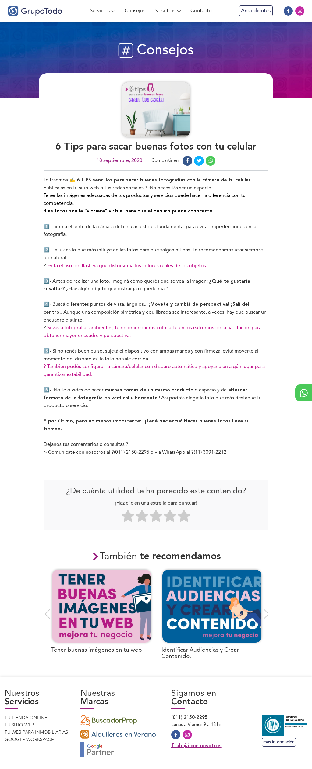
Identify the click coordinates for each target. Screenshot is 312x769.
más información (279, 742)
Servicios (100, 10)
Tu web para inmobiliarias (36, 732)
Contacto (201, 10)
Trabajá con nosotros (196, 745)
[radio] (128, 517)
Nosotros (165, 10)
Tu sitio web (19, 725)
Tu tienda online (26, 718)
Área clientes (256, 10)
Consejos (135, 10)
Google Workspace (29, 740)
